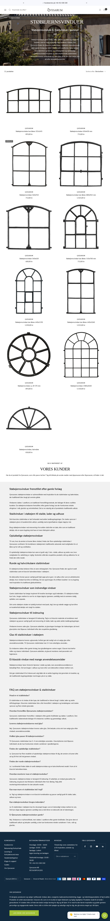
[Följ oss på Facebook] (85, 846)
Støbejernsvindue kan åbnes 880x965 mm (81, 195)
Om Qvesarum (9, 868)
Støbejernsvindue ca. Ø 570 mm (29, 386)
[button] (104, 915)
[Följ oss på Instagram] (91, 846)
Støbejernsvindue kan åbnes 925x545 (29, 131)
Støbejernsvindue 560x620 (29, 258)
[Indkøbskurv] (105, 10)
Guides (6, 865)
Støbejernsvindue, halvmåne (29, 449)
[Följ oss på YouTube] (97, 846)
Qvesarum (29, 128)
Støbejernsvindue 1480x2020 (81, 386)
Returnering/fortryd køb (12, 848)
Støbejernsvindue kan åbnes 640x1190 (29, 322)
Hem (5, 18)
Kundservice (8, 845)
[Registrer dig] (75, 856)
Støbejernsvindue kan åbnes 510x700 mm (81, 258)
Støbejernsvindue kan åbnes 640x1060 (81, 322)
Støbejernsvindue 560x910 (29, 195)
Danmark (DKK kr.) (11, 879)
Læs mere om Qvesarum (24, 913)
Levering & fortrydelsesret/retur (11, 853)
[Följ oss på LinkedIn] (103, 846)
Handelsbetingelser (11, 858)
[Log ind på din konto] (100, 10)
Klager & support (10, 861)
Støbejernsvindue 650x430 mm (81, 131)
